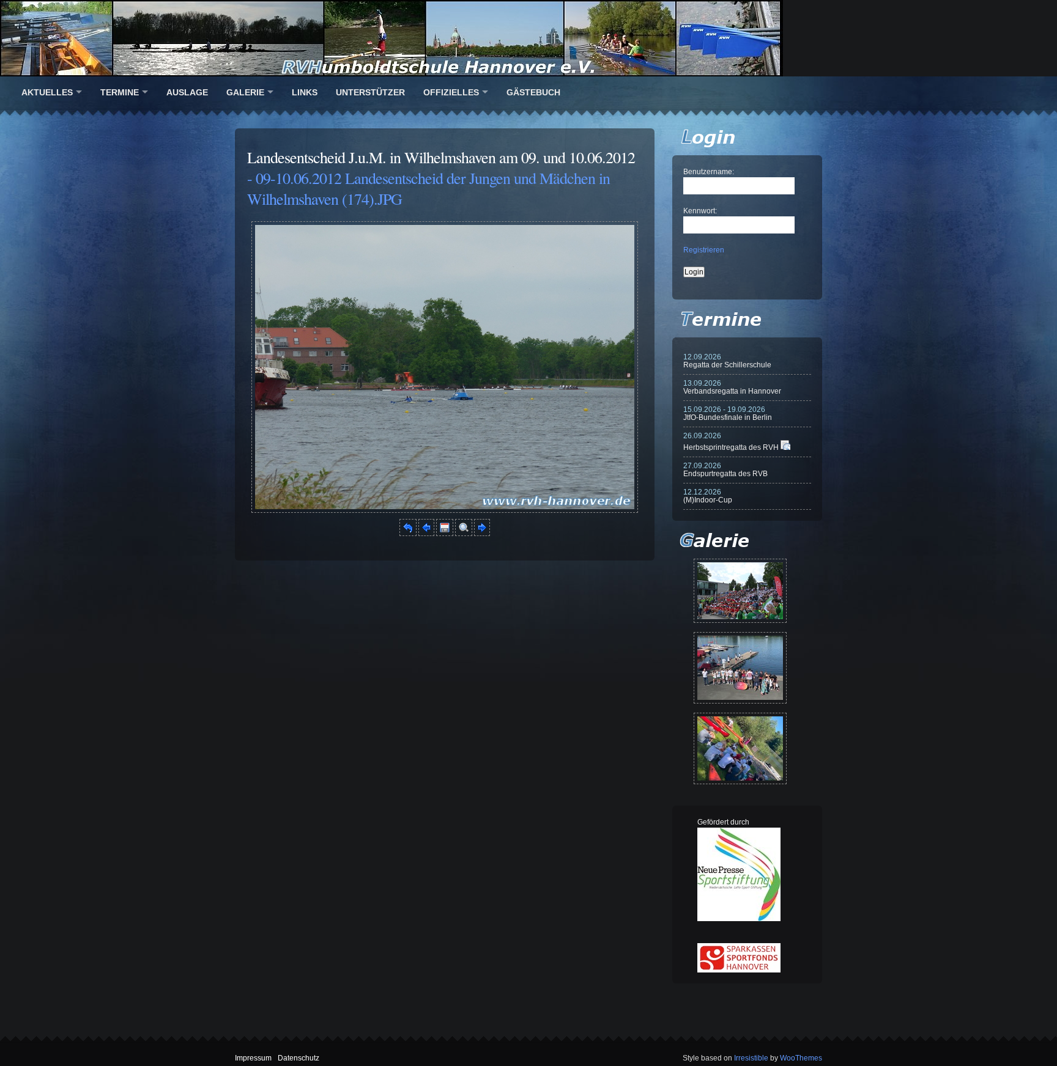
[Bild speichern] (444, 533)
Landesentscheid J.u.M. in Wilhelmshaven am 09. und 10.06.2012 (441, 157)
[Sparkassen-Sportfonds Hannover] (739, 970)
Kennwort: (700, 211)
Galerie (245, 92)
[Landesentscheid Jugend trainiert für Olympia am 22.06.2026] (740, 668)
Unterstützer (370, 92)
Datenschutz (298, 1058)
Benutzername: (708, 171)
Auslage (187, 92)
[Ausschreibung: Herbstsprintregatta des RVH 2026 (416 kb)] (785, 447)
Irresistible (751, 1058)
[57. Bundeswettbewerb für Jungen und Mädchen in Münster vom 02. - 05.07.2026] (740, 591)
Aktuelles (47, 92)
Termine (119, 92)
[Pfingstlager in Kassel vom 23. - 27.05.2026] (740, 748)
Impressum (253, 1058)
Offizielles (451, 92)
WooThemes (801, 1058)
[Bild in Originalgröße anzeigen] (463, 533)
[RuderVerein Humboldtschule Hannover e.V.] (528, 38)
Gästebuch (533, 92)
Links (304, 92)
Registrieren (703, 250)
